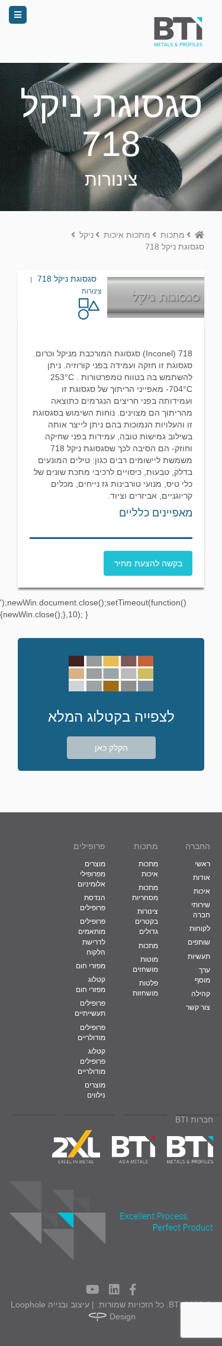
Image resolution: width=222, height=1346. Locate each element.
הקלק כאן (111, 747)
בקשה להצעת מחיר (148, 563)
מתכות (148, 946)
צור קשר (198, 1007)
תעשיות (199, 956)
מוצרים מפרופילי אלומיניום (91, 874)
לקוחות (199, 928)
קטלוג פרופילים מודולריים (91, 1061)
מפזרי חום (90, 966)
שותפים (199, 942)
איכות (202, 891)
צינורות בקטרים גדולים (146, 921)
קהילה (200, 994)
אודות (201, 877)
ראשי (202, 864)
